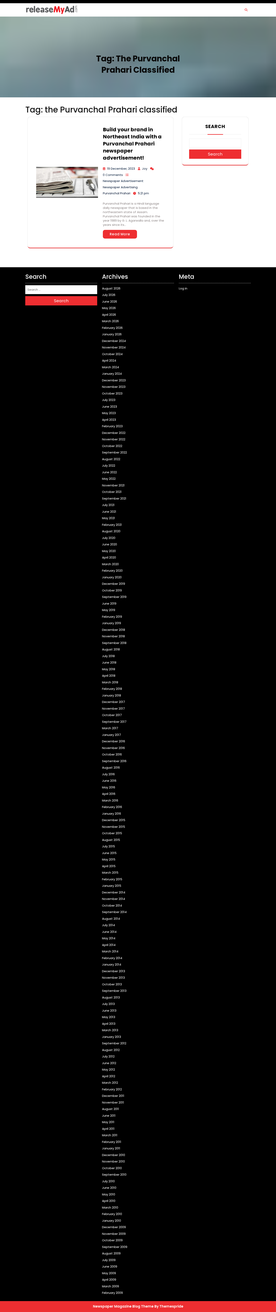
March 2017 (110, 728)
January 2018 (111, 695)
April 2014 (109, 945)
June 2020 (109, 544)
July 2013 (108, 1004)
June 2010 (109, 1188)
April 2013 (108, 1024)
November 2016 (113, 748)
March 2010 (110, 1207)
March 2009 (110, 1286)
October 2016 (112, 754)
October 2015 (112, 833)
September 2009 (114, 1247)
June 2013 (109, 1010)
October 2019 (112, 590)
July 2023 (108, 400)
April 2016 (108, 794)
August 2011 (110, 1109)
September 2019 (114, 597)
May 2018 (108, 669)
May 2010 (108, 1194)
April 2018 (108, 675)
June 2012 (109, 1063)
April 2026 (109, 314)
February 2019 (112, 616)
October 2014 (112, 905)
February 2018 (112, 689)
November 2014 (113, 899)
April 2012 (108, 1076)
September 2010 (114, 1174)
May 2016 (108, 787)
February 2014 (112, 958)
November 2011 (113, 1102)
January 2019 (111, 623)
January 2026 (112, 334)
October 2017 (112, 715)
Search (215, 126)
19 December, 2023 (121, 168)
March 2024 (110, 367)
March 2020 (110, 564)
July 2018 (108, 656)
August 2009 (111, 1253)
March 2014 (110, 951)
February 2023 (112, 426)
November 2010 (113, 1161)
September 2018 (114, 643)
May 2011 (108, 1122)
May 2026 (109, 308)
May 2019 (108, 610)
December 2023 (114, 380)
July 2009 (109, 1260)
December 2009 (114, 1227)
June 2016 (109, 781)
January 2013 (111, 1037)
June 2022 (109, 472)
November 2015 (113, 827)
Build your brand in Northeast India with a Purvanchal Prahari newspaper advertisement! (132, 143)
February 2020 (112, 570)
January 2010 (111, 1220)
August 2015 (111, 840)
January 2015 (111, 886)
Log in (183, 288)
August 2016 (111, 767)
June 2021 (109, 511)
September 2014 (114, 912)
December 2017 (113, 702)
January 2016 (111, 813)
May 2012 (108, 1069)
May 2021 (108, 518)
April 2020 (109, 557)
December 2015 (113, 820)
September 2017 (114, 722)
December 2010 (113, 1155)
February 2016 (112, 807)
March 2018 (110, 682)
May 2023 (109, 413)
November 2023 (113, 387)
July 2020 (108, 538)
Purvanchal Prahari (116, 193)
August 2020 (111, 531)
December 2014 (113, 892)
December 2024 (114, 341)
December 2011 (113, 1096)
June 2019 (109, 603)
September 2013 (114, 991)
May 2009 (109, 1273)
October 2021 (112, 492)
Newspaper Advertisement (123, 181)
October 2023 (112, 393)
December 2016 (113, 741)
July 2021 (108, 505)
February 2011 (111, 1142)
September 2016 (114, 761)
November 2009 (114, 1234)
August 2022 (111, 459)
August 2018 (111, 649)
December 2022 (113, 433)
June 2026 (109, 301)
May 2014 (108, 938)
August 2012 (111, 1050)
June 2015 (109, 853)
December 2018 (113, 630)
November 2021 (113, 485)
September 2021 (114, 498)
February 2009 (112, 1293)
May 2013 (108, 1017)
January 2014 (111, 964)
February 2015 (112, 879)
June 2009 (109, 1266)
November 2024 (114, 347)
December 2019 (113, 584)
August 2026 (111, 288)
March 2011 (109, 1135)
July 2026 (108, 295)
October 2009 (112, 1240)
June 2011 (109, 1115)
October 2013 (112, 984)
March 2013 (110, 1030)
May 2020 (109, 551)
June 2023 (109, 406)
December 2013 (113, 971)
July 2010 (108, 1181)
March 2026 (110, 321)
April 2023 (109, 420)
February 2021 (112, 525)
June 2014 (109, 932)
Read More (120, 234)
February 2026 (112, 328)
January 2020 (112, 577)
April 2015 (109, 866)
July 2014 (108, 925)
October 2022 (112, 446)
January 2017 (111, 735)
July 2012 (108, 1056)
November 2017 (113, 708)
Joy (144, 168)
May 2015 (108, 859)
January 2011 (111, 1148)
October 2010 (112, 1168)
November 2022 (113, 439)
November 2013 (113, 977)
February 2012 (112, 1089)
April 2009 (109, 1279)
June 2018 (109, 662)
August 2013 (111, 997)
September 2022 (114, 452)
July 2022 (108, 465)
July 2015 (108, 846)
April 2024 (109, 360)
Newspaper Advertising (120, 187)
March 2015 (110, 872)
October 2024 (112, 354)
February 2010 (112, 1214)
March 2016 (110, 800)
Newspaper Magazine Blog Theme (123, 1306)
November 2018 (113, 636)
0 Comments (113, 175)
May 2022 (109, 479)
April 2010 (108, 1201)
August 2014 (111, 918)
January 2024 (112, 373)
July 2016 (108, 774)
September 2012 (114, 1043)
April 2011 (108, 1129)
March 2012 (110, 1083)
